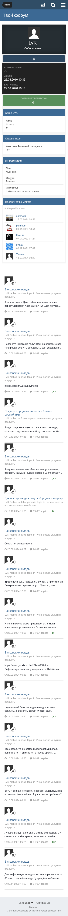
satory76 (21, 216)
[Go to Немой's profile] (9, 237)
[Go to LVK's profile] (9, 280)
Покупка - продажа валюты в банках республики (28, 412)
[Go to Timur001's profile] (9, 256)
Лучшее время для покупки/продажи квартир (34, 498)
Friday (19, 244)
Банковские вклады (17, 289)
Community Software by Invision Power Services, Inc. (34, 910)
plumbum (21, 225)
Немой (20, 235)
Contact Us (43, 902)
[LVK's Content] (34, 58)
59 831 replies (40, 511)
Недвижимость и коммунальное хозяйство (34, 503)
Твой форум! (16, 15)
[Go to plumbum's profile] (9, 227)
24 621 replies (40, 311)
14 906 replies (40, 436)
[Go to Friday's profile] (9, 246)
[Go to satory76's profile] (9, 218)
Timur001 (21, 254)
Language (25, 902)
